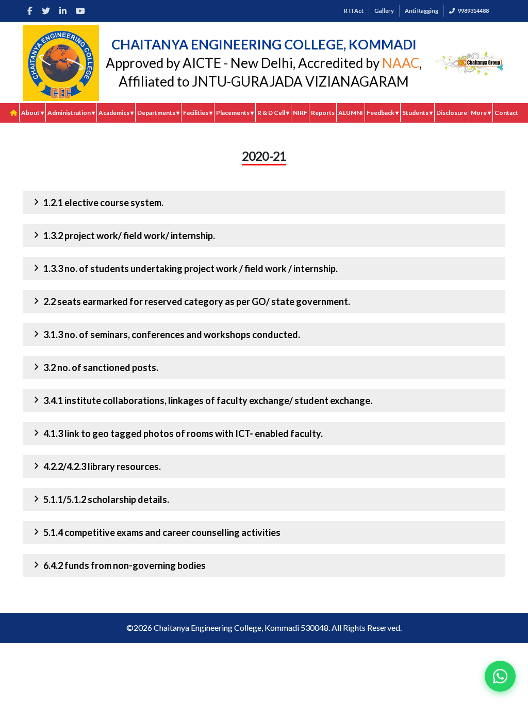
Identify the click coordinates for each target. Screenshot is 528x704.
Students (417, 112)
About (32, 112)
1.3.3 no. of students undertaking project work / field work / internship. (184, 268)
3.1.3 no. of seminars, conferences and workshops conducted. (165, 334)
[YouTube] (80, 11)
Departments (158, 112)
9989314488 (473, 10)
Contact (506, 112)
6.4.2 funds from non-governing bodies (118, 565)
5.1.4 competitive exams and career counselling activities (155, 532)
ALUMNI (350, 112)
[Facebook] (30, 11)
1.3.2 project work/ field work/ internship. (122, 235)
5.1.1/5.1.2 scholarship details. (99, 499)
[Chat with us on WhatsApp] (500, 676)
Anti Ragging (421, 10)
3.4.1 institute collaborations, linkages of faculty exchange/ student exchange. (201, 400)
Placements (235, 112)
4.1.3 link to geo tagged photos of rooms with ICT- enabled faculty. (176, 433)
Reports (323, 112)
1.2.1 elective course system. (96, 202)
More (481, 112)
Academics (116, 112)
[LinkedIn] (63, 11)
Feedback (383, 112)
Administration (71, 112)
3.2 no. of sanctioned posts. (94, 367)
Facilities (197, 112)
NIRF (300, 112)
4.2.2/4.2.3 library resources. (95, 466)
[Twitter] (46, 11)
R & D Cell (273, 112)
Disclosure (451, 112)
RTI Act (354, 10)
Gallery (384, 10)
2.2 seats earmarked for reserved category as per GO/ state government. (190, 301)
